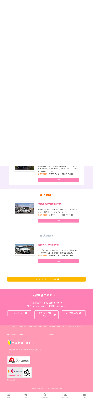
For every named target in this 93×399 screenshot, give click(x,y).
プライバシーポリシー (75, 326)
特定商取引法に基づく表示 (37, 326)
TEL (84, 397)
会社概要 (22, 326)
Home (13, 326)
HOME (25, 397)
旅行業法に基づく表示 (57, 326)
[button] (58, 180)
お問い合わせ (65, 397)
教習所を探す (44, 397)
